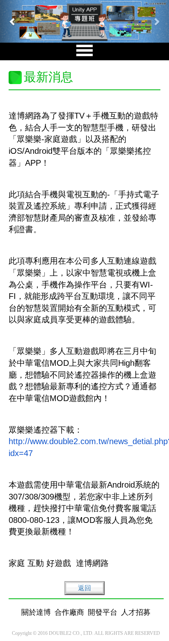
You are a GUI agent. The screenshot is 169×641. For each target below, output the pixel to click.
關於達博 (36, 612)
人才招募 (136, 612)
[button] (12, 21)
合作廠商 (69, 612)
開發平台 (102, 612)
